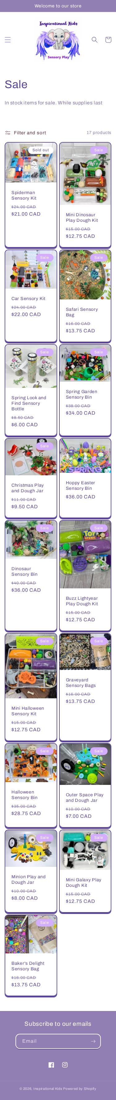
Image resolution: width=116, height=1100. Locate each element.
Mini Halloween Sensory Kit (27, 711)
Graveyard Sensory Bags (81, 682)
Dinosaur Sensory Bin (24, 571)
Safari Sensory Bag (82, 312)
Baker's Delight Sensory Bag (28, 966)
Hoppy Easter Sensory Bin (81, 485)
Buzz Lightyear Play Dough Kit (82, 601)
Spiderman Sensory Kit (24, 195)
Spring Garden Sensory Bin (81, 394)
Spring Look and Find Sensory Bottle (28, 403)
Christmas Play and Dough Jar (27, 488)
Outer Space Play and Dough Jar (85, 797)
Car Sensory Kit (28, 298)
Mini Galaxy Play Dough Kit (84, 882)
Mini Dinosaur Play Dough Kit (82, 217)
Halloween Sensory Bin (24, 794)
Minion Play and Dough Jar (28, 879)
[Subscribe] (93, 1041)
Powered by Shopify (80, 1088)
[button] (8, 40)
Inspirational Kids (47, 1088)
